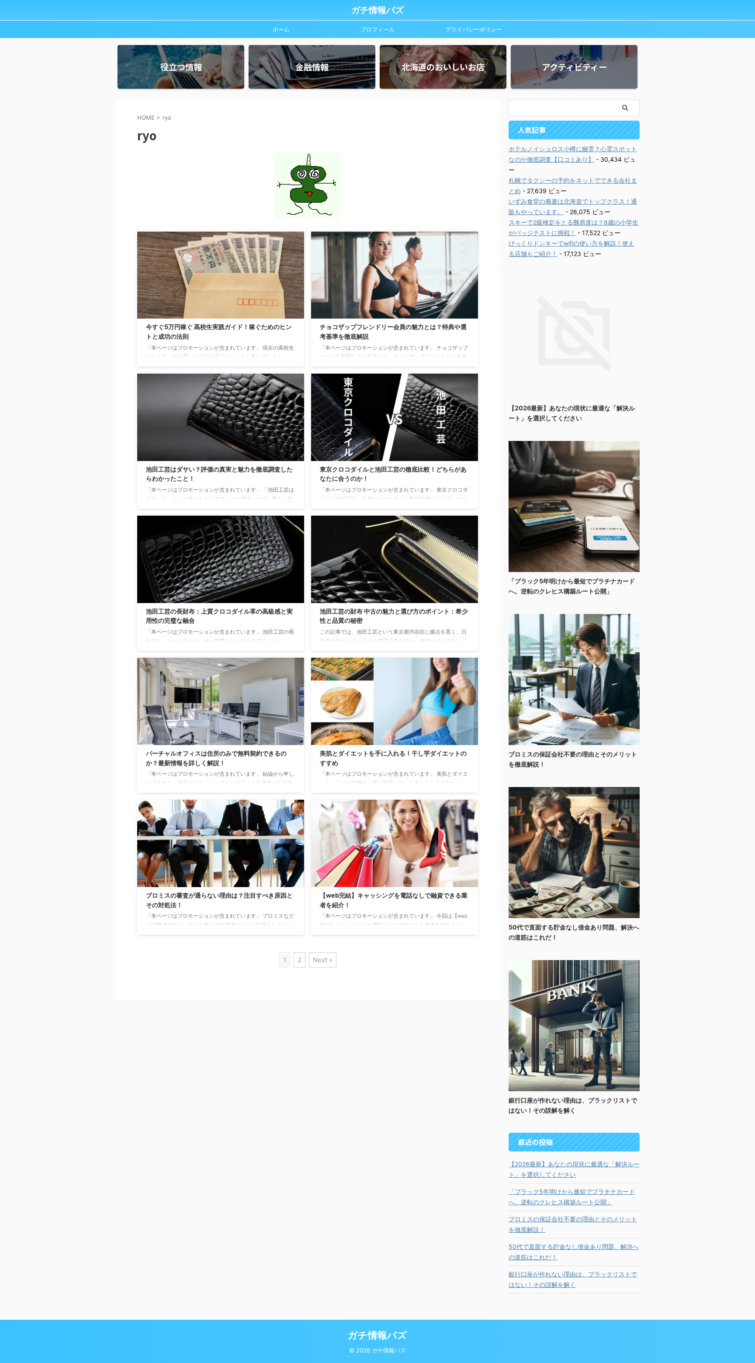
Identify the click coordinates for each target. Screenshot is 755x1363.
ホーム (281, 29)
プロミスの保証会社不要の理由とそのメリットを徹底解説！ (573, 1224)
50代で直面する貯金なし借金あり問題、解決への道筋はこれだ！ (574, 1252)
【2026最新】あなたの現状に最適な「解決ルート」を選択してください (574, 1169)
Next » (322, 960)
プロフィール (377, 29)
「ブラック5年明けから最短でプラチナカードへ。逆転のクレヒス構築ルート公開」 (572, 1197)
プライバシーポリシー (473, 29)
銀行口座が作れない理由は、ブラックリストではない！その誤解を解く (573, 1279)
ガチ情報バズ (377, 10)
